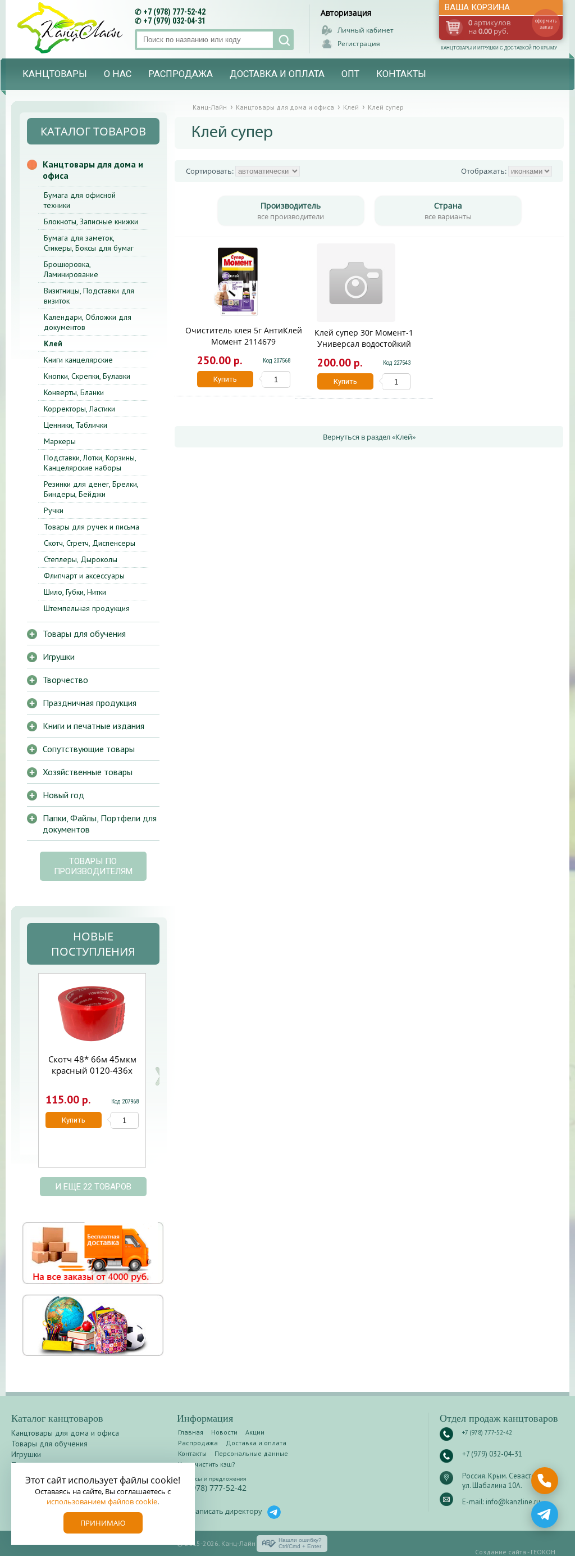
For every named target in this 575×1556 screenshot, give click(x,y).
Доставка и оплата (277, 74)
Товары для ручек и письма (91, 527)
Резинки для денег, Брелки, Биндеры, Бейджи (91, 489)
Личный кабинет (365, 30)
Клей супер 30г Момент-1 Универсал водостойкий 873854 (363, 343)
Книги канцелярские (78, 360)
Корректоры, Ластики (79, 409)
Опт (350, 74)
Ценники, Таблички (75, 425)
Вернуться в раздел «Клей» (369, 437)
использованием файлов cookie (102, 1501)
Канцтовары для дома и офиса (93, 170)
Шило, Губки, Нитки (75, 592)
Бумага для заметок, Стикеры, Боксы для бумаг (89, 243)
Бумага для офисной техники (80, 200)
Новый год (63, 794)
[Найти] (283, 39)
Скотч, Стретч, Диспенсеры (89, 543)
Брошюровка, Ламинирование (71, 269)
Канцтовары (54, 74)
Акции (254, 1432)
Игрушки (59, 656)
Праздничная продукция (89, 702)
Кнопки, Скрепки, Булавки (87, 376)
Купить (225, 379)
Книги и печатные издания (93, 725)
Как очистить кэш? (206, 1464)
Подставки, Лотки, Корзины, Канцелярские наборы (90, 463)
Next (158, 1076)
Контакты (401, 74)
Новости (224, 1432)
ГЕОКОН (543, 1552)
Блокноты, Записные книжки (91, 221)
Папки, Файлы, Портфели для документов (100, 823)
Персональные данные (251, 1453)
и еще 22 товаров (93, 1187)
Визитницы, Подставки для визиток (89, 296)
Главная (190, 1432)
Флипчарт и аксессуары (84, 576)
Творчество (65, 679)
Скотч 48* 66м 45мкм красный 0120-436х (92, 1064)
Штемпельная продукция (87, 608)
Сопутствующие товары (89, 748)
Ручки (53, 510)
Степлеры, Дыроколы (80, 559)
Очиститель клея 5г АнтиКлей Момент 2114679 (243, 336)
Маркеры (60, 441)
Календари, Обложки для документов (87, 322)
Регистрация (358, 43)
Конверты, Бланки (74, 392)
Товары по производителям (93, 866)
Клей (53, 343)
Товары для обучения (84, 633)
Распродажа (180, 74)
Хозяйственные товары (88, 771)
